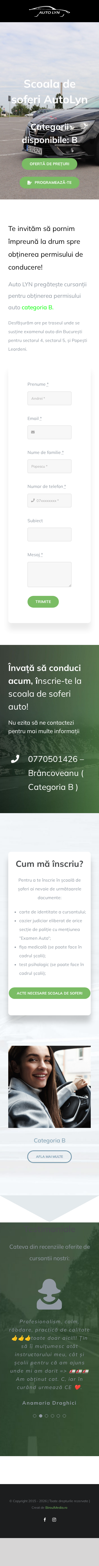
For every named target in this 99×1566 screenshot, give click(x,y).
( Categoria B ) (56, 773)
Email (35, 418)
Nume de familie (46, 452)
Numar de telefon (47, 486)
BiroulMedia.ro (56, 1507)
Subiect (35, 520)
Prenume (38, 384)
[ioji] (49, 7)
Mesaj (35, 554)
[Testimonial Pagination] (34, 1416)
